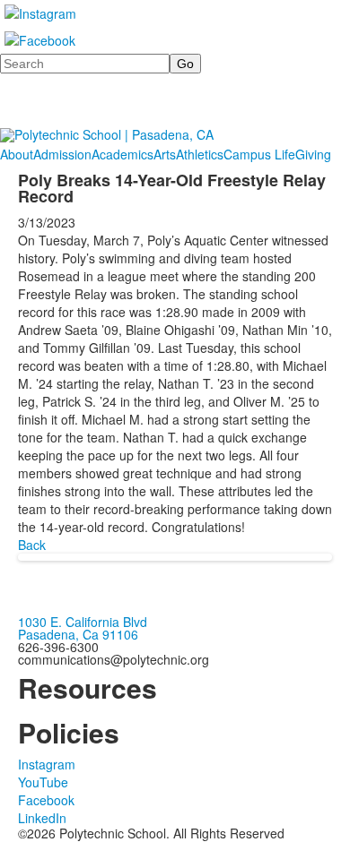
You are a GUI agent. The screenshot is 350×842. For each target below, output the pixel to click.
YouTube (43, 782)
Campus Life (259, 154)
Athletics (199, 154)
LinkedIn (42, 818)
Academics (122, 154)
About (16, 154)
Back (32, 545)
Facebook (46, 800)
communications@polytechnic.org (113, 659)
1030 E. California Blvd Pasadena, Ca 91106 (82, 628)
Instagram (46, 764)
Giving (313, 154)
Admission (62, 154)
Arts (164, 154)
